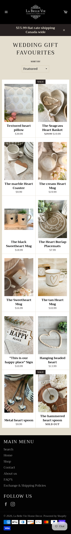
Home (8, 455)
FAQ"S (8, 479)
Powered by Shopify (55, 516)
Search (8, 449)
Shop (7, 461)
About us (10, 473)
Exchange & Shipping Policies (25, 485)
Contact (9, 467)
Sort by (35, 61)
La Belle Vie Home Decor (27, 516)
